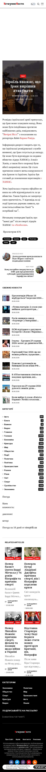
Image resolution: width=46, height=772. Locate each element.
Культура (23, 443)
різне (6, 242)
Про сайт (9, 739)
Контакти (27, 739)
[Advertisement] (23, 32)
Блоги (23, 421)
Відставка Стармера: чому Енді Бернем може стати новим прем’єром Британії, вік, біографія (31, 641)
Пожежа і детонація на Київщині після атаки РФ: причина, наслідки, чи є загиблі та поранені (25, 367)
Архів (18, 739)
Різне (23, 474)
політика (33, 239)
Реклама (37, 739)
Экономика (23, 489)
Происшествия (23, 466)
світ (13, 242)
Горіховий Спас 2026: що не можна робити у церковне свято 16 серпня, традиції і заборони (26, 355)
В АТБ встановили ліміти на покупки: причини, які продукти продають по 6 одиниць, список (26, 378)
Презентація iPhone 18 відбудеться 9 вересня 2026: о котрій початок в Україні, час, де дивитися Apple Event (27, 299)
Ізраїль (16, 239)
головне (7, 239)
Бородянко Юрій (13, 601)
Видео (23, 428)
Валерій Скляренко (20, 96)
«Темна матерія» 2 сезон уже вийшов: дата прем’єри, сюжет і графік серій (27, 309)
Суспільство (23, 485)
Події (23, 455)
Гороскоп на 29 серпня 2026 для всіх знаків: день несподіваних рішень (26, 388)
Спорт (23, 482)
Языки (26, 703)
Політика (23, 463)
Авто (23, 417)
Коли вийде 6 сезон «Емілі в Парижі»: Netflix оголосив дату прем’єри (27, 399)
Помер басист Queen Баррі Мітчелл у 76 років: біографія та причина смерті (13, 574)
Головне (23, 436)
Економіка (23, 440)
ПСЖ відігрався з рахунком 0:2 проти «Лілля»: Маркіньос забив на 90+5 (27, 331)
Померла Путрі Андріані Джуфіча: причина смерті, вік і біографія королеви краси (31, 575)
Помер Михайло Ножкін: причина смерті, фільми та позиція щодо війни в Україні (12, 639)
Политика (23, 459)
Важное (23, 424)
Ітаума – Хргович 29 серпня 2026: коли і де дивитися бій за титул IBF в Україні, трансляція (27, 344)
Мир (23, 447)
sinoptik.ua (31, 527)
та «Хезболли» (19, 225)
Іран (24, 239)
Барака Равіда (27, 138)
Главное (23, 432)
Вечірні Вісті (10, 134)
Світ (23, 76)
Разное (23, 470)
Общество (23, 451)
